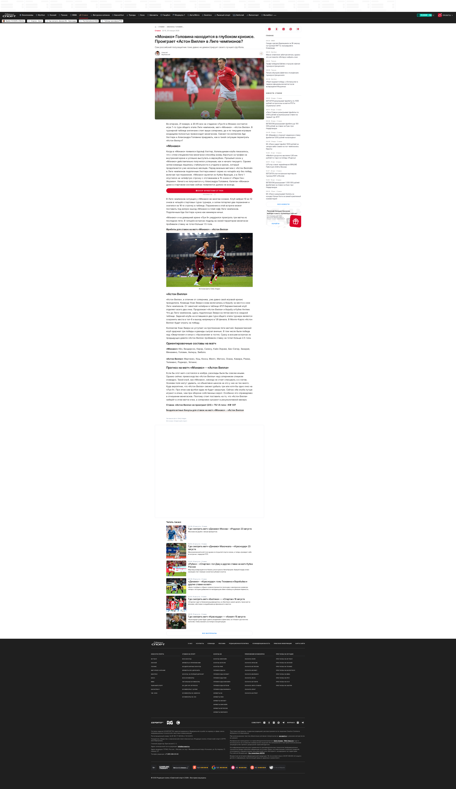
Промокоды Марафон (222, 689)
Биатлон (154, 674)
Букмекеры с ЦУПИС (190, 689)
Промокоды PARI (220, 678)
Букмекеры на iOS (189, 697)
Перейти (275, 223)
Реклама (222, 643)
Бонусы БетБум (220, 662)
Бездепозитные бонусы (191, 666)
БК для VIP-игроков (190, 685)
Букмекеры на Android (191, 693)
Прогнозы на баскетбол (285, 670)
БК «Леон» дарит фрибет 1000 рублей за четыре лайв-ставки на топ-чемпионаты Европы (282, 146)
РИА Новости (289, 741)
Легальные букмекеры (191, 681)
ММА (152, 681)
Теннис (154, 666)
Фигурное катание (158, 670)
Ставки (158, 31)
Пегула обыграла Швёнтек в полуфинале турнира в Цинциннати (282, 74)
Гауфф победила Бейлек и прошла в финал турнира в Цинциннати (283, 65)
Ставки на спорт (188, 654)
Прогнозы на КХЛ (283, 681)
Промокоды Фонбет (221, 674)
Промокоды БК (219, 670)
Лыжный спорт (157, 685)
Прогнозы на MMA (283, 674)
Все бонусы (187, 659)
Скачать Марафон (252, 674)
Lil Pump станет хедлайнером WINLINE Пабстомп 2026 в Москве (281, 165)
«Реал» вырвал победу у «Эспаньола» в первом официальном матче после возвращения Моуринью (282, 84)
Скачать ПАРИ (250, 659)
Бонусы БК (218, 654)
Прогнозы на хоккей (284, 662)
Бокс (153, 678)
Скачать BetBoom (252, 666)
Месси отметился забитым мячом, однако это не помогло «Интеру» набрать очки (283, 56)
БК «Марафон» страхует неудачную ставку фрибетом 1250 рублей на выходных (283, 136)
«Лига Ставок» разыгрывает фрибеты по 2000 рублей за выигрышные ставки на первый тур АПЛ (282, 114)
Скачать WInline (251, 662)
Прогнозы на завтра (284, 685)
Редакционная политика (239, 643)
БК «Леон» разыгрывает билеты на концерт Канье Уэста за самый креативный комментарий (283, 196)
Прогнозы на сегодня (284, 654)
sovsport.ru (283, 736)
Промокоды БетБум (221, 685)
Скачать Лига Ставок (253, 685)
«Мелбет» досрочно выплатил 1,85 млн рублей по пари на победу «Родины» (281, 156)
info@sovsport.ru (184, 746)
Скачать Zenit (250, 689)
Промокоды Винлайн (222, 681)
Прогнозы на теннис (284, 666)
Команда (211, 643)
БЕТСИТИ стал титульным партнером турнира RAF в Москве (281, 174)
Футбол (154, 659)
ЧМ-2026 (154, 693)
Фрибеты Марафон (221, 712)
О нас (190, 643)
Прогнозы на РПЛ (283, 678)
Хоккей (154, 662)
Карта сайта (300, 643)
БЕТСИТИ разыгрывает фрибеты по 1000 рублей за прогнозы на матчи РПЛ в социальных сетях (282, 103)
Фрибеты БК (218, 693)
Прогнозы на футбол (284, 659)
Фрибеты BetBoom (221, 708)
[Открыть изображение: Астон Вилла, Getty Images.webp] (209, 260)
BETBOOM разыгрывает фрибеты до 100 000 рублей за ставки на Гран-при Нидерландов (282, 126)
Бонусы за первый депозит (193, 674)
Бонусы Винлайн (220, 659)
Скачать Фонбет (251, 670)
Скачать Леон (250, 678)
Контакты (200, 643)
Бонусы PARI (218, 666)
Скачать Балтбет (251, 693)
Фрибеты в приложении (191, 662)
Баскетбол (155, 689)
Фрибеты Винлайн (220, 704)
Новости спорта (157, 654)
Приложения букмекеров (255, 654)
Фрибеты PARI (219, 697)
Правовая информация (283, 643)
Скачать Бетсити (251, 681)
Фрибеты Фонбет (220, 700)
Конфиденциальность (261, 643)
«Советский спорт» (180, 421)
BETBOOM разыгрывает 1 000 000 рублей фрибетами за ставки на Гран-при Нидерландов (282, 184)
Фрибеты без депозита (191, 670)
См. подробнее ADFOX (256, 753)
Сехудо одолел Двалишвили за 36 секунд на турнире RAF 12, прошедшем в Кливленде (282, 45)
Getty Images (278, 741)
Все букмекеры (188, 678)
